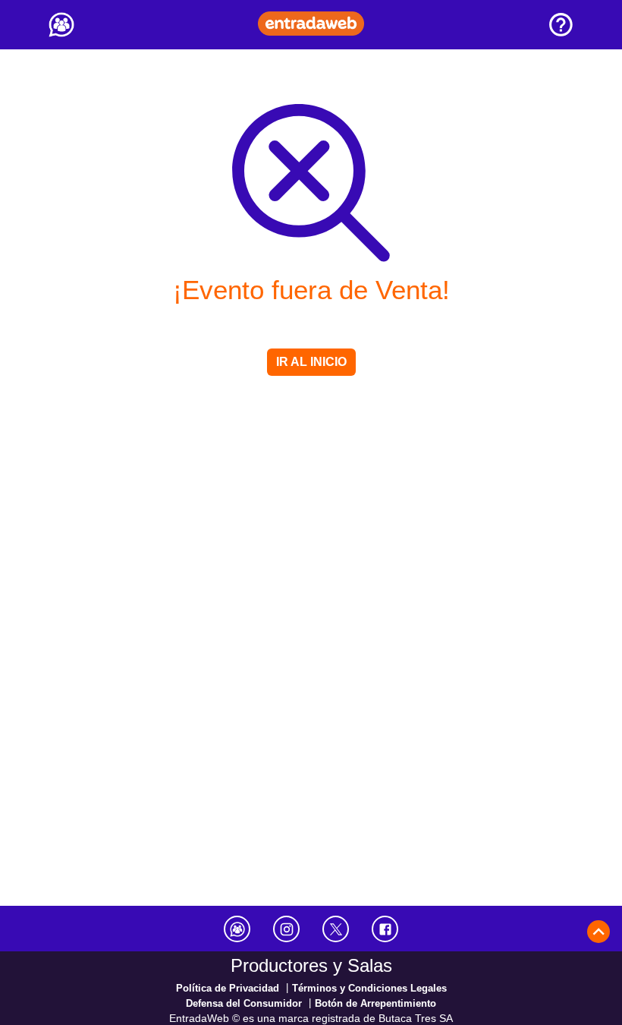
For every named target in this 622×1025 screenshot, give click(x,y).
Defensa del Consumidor (244, 1003)
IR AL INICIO (311, 361)
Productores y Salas (311, 965)
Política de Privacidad (227, 988)
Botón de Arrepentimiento (375, 1003)
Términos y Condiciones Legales (369, 988)
